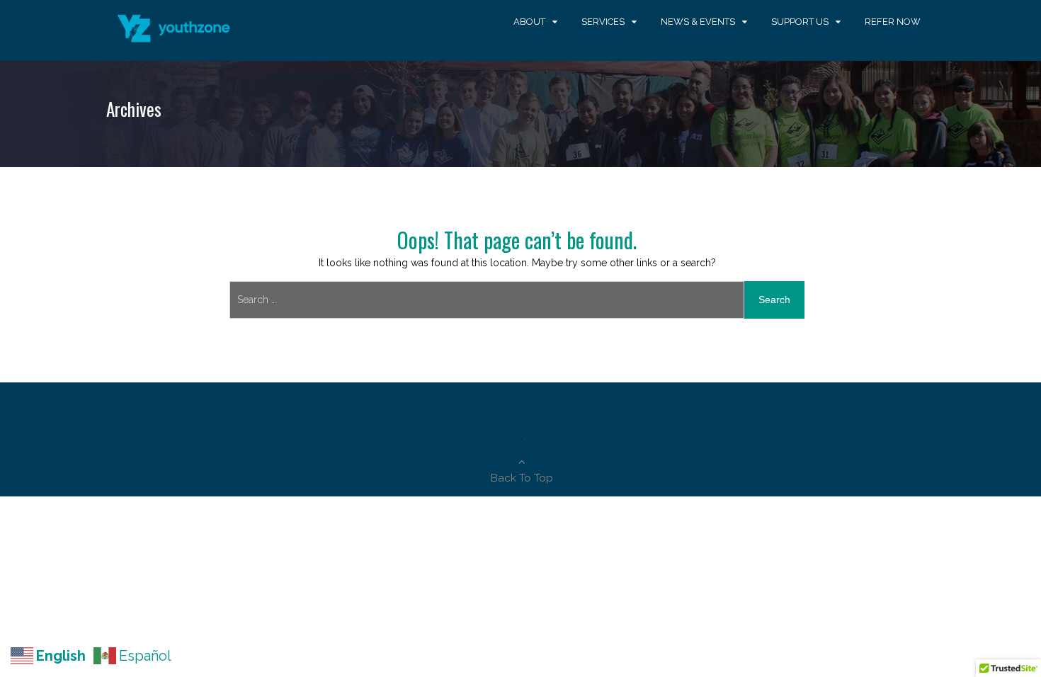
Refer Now (893, 21)
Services (603, 21)
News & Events (698, 21)
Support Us (800, 21)
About (529, 21)
